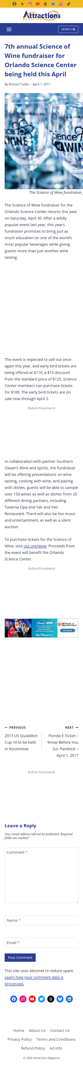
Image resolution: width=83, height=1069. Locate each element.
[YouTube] (38, 4)
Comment (17, 852)
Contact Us (60, 1030)
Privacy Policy (20, 1039)
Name (13, 920)
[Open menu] (9, 29)
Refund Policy (33, 1048)
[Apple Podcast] (61, 4)
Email (13, 942)
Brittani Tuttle (19, 84)
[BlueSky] (53, 4)
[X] (22, 4)
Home (18, 1030)
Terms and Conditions (56, 1039)
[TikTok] (68, 4)
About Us (37, 1030)
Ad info (56, 1048)
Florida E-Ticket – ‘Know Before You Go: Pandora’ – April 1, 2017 (62, 741)
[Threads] (45, 4)
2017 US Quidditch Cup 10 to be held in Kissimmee (21, 738)
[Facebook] (14, 4)
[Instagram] (30, 4)
